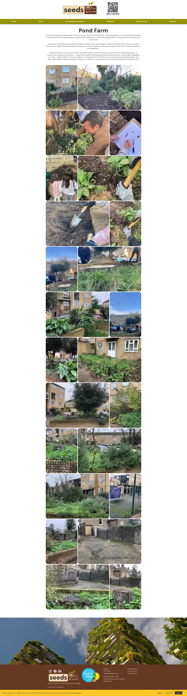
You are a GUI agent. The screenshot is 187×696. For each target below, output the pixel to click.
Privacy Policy (77, 693)
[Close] (184, 692)
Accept (178, 693)
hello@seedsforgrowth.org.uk (111, 673)
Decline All (169, 693)
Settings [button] (159, 693)
